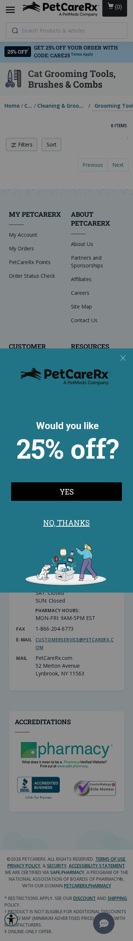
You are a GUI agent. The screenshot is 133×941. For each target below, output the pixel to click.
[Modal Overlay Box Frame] (66, 470)
